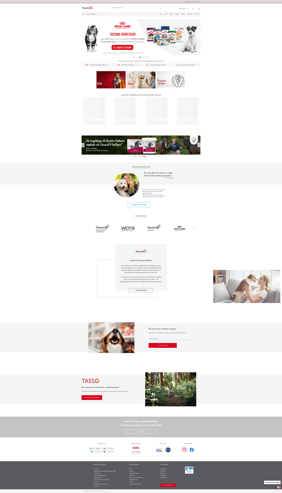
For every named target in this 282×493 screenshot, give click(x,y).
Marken (189, 14)
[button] (133, 57)
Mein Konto (164, 469)
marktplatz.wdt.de (99, 484)
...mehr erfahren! (141, 290)
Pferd (183, 14)
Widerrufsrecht (98, 477)
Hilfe (130, 469)
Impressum (97, 473)
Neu (161, 14)
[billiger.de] (159, 450)
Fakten (131, 481)
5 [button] (148, 57)
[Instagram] (184, 450)
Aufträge (163, 471)
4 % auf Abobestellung (158, 65)
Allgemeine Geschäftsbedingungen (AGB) (105, 471)
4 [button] (145, 57)
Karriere (96, 481)
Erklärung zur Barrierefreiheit (102, 479)
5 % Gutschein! (162, 345)
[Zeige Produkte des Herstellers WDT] (128, 235)
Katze (177, 14)
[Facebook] (192, 450)
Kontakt (141, 432)
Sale (165, 14)
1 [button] (137, 57)
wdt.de (106, 484)
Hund (171, 14)
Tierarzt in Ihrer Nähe (139, 205)
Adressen (163, 473)
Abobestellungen (134, 473)
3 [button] (142, 57)
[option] (141, 37)
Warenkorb (163, 475)
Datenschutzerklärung (100, 475)
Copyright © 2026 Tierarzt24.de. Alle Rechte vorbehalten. (94, 491)
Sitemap (96, 469)
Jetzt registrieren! (91, 397)
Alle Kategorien (91, 14)
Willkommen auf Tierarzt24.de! (193, 1)
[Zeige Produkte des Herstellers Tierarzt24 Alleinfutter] (154, 233)
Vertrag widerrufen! (168, 485)
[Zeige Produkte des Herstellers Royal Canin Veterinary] (179, 233)
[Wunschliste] (193, 9)
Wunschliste (164, 477)
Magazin (196, 14)
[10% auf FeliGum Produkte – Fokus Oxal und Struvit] (141, 37)
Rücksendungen (133, 479)
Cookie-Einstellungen (135, 484)
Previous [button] (83, 37)
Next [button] (198, 37)
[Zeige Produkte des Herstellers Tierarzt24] (102, 233)
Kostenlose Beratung (187, 65)
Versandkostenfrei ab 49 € (98, 65)
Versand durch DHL (127, 65)
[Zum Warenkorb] (199, 9)
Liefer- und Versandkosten (136, 477)
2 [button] (140, 57)
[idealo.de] (168, 450)
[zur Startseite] (87, 8)
